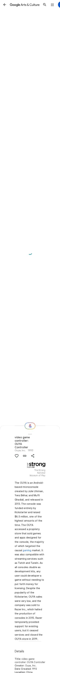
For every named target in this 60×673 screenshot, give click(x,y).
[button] (5, 5)
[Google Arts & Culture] (24, 4)
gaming (27, 550)
